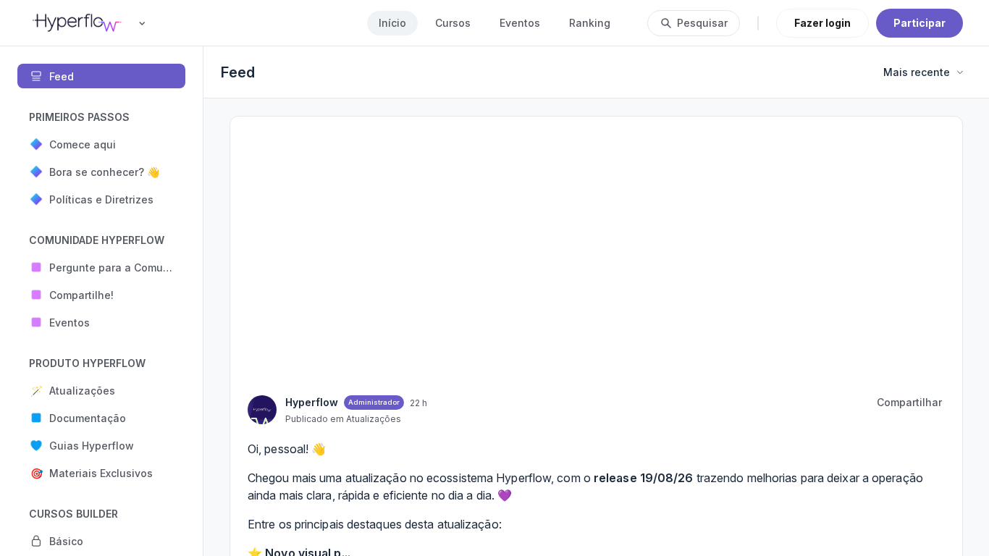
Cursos (453, 23)
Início (392, 23)
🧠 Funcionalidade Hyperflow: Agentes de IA (861, 246)
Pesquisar (702, 23)
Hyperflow (806, 211)
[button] (101, 144)
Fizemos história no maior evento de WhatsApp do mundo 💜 (864, 181)
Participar (919, 23)
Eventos (520, 23)
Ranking (589, 23)
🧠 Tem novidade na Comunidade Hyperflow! (846, 304)
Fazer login (822, 23)
